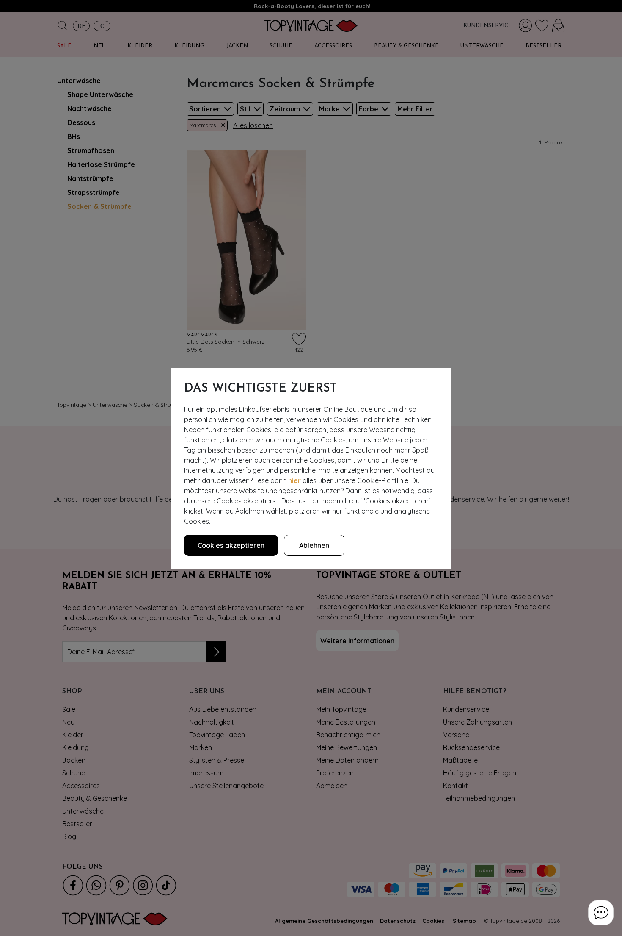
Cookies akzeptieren (231, 545)
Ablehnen (314, 545)
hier (294, 480)
